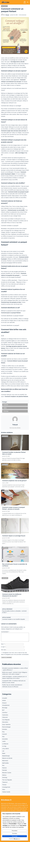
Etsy (3, 731)
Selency (4, 775)
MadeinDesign (6, 755)
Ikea (3, 736)
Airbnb (4, 700)
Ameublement (5, 705)
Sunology (4, 777)
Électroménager (6, 727)
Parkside (4, 770)
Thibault (7, 14)
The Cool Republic (7, 780)
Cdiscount (5, 717)
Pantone (4, 768)
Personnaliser (14, 830)
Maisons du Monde (7, 758)
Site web (3, 649)
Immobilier (5, 739)
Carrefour (4, 712)
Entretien (4, 729)
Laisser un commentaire (6, 657)
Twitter (5, 407)
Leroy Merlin (5, 748)
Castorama (5, 715)
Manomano (5, 760)
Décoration (5, 722)
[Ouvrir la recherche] (27, 2)
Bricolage (4, 707)
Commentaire (5, 631)
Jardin (4, 741)
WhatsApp (5, 411)
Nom (3, 644)
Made (3, 753)
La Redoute (5, 743)
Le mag (4, 746)
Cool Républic (6, 719)
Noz (3, 765)
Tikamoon (4, 782)
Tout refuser (14, 833)
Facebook (5, 404)
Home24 (4, 734)
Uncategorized (6, 787)
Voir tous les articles (15, 427)
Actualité (4, 6)
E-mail (3, 647)
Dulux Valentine (6, 724)
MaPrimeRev (5, 763)
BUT (3, 710)
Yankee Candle (6, 792)
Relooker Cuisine (6, 772)
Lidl (3, 751)
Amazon (4, 703)
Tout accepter (14, 836)
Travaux (4, 784)
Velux (3, 789)
